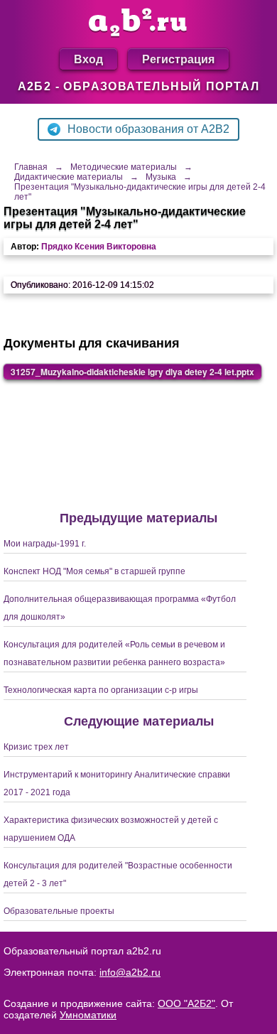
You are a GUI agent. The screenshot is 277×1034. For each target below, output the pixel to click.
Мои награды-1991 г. (45, 544)
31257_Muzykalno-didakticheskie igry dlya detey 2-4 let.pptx (132, 371)
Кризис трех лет (36, 747)
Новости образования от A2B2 (148, 129)
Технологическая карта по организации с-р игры (101, 690)
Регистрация (178, 58)
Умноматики (88, 1014)
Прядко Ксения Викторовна (98, 247)
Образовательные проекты (59, 911)
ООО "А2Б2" (186, 1003)
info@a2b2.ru (130, 972)
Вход (88, 58)
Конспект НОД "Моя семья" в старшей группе (94, 571)
